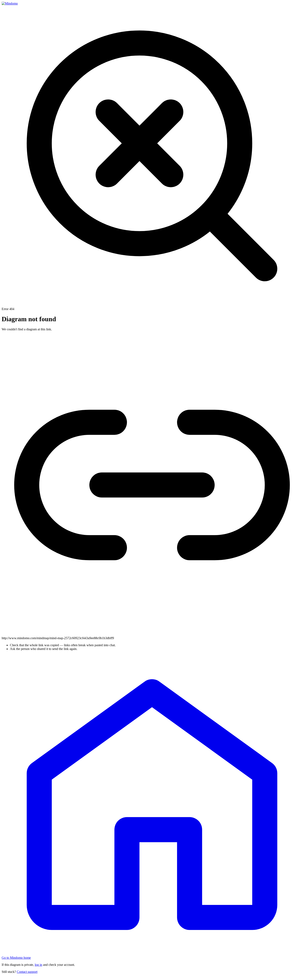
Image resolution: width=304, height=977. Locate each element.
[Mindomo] (10, 3)
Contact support (27, 971)
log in (38, 964)
